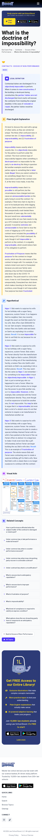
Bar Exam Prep (7, 50)
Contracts (18, 50)
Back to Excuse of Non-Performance (19, 634)
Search (4, 801)
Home (4, 797)
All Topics (9, 639)
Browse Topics (8, 805)
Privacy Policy (13, 835)
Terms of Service (27, 835)
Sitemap (5, 809)
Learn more (21, 740)
